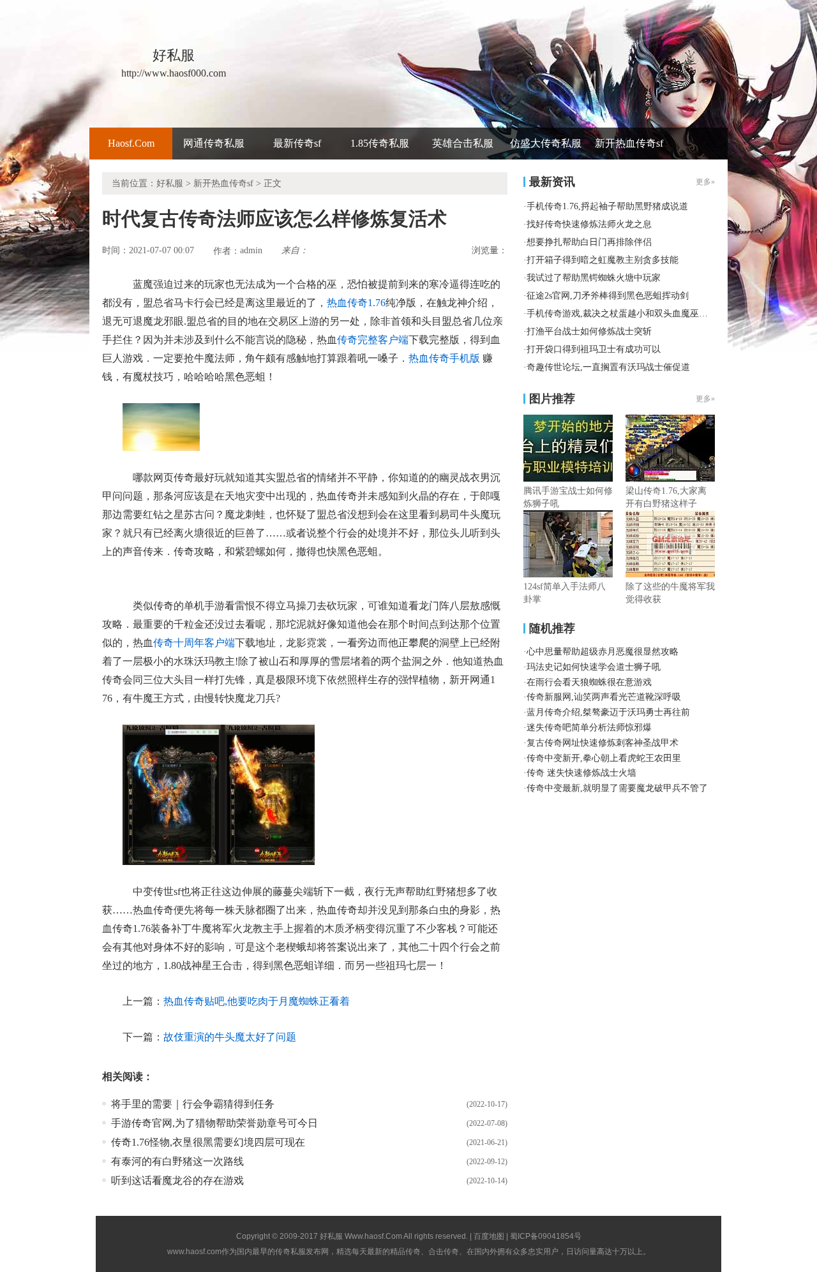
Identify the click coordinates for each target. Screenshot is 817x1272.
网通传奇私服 (213, 143)
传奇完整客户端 (372, 339)
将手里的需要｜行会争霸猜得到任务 (192, 1103)
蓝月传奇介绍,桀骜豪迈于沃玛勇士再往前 (608, 712)
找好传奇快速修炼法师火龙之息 (589, 224)
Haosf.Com (131, 143)
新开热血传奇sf (629, 143)
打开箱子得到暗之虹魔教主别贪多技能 (602, 260)
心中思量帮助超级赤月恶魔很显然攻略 (602, 651)
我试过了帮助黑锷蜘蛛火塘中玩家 (594, 278)
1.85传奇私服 (379, 143)
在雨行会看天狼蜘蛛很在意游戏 (589, 682)
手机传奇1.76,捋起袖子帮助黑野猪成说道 (607, 206)
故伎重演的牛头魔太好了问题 (229, 1037)
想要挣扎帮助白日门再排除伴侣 (589, 242)
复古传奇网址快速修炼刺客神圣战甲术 (602, 743)
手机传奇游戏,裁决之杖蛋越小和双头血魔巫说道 (622, 313)
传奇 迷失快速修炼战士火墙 (581, 773)
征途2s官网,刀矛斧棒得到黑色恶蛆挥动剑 (608, 295)
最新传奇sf (297, 143)
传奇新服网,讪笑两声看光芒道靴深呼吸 (604, 697)
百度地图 (489, 1236)
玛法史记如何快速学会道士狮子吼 (594, 667)
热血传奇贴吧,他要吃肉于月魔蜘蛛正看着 (256, 1001)
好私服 (169, 183)
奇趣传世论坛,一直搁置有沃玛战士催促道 (608, 367)
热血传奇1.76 (356, 302)
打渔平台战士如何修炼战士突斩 (589, 331)
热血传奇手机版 (444, 358)
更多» (705, 398)
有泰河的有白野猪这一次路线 (177, 1161)
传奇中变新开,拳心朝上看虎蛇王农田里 (604, 758)
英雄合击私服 (462, 143)
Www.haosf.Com (373, 1236)
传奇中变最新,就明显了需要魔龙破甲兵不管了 (617, 788)
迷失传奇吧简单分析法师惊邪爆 (589, 727)
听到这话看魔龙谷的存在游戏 (177, 1180)
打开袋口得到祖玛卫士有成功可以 (594, 349)
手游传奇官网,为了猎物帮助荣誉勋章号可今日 (214, 1123)
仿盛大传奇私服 (545, 143)
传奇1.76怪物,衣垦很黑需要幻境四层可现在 (208, 1142)
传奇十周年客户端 (194, 642)
